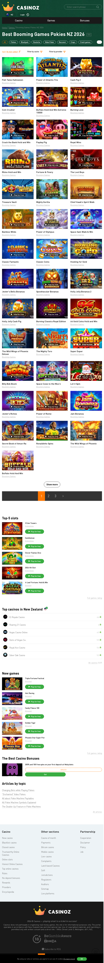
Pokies (13, 42)
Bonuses (85, 20)
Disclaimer (85, 842)
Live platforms (47, 893)
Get (45, 774)
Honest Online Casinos (12, 864)
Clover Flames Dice (33, 553)
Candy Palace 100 (32, 708)
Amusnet (28, 681)
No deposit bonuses (11, 878)
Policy (83, 847)
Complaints (46, 861)
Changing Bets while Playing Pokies (18, 790)
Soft (43, 870)
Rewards (6, 882)
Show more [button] (52, 484)
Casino (18, 20)
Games (51, 20)
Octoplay (28, 585)
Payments (46, 842)
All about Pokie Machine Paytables (18, 798)
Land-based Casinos (50, 865)
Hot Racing (29, 693)
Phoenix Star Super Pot (35, 738)
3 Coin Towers (31, 523)
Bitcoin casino (47, 847)
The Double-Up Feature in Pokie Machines (21, 806)
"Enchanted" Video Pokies (14, 794)
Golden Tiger (30, 723)
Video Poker (49, 42)
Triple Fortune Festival (34, 678)
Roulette (36, 42)
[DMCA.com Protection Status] (50, 942)
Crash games (85, 42)
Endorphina (29, 526)
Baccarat (62, 42)
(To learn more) (69, 959)
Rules (4, 873)
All (5, 42)
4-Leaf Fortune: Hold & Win (36, 582)
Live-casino (46, 856)
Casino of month (48, 838)
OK (82, 959)
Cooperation (85, 838)
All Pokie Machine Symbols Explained (19, 802)
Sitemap (45, 888)
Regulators (46, 879)
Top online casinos (10, 868)
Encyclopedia (8, 891)
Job (81, 851)
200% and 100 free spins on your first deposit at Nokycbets (49, 764)
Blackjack (24, 42)
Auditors (45, 884)
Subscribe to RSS (52, 949)
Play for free (19, 73)
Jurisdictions (47, 875)
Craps (73, 42)
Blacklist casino (9, 842)
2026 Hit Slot (30, 568)
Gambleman (30, 538)
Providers (6, 887)
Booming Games (9, 83)
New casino (7, 838)
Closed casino (8, 847)
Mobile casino (47, 851)
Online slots (7, 859)
